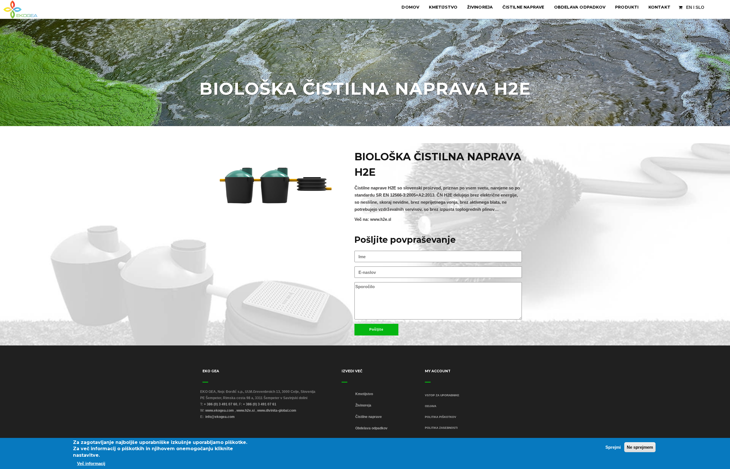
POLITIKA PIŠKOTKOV (440, 417)
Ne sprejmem (640, 447)
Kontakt (659, 7)
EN (689, 7)
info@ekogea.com (220, 417)
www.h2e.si (380, 220)
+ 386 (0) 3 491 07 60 (220, 404)
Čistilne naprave (523, 7)
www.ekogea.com (219, 411)
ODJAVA (430, 406)
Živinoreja (480, 7)
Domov (410, 7)
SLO (699, 7)
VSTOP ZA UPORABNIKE (442, 395)
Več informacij (91, 463)
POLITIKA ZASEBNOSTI (441, 427)
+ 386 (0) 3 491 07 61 (259, 404)
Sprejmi (613, 447)
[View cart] (680, 7)
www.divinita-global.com (276, 411)
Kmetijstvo (443, 7)
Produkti (627, 7)
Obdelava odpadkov (579, 7)
